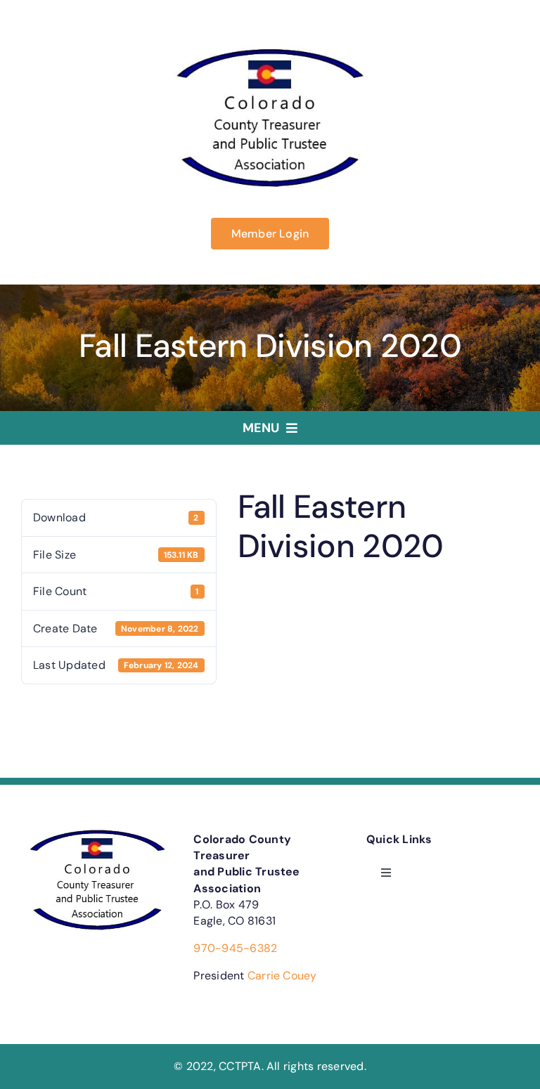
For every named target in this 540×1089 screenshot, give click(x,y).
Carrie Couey (282, 975)
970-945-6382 (235, 948)
